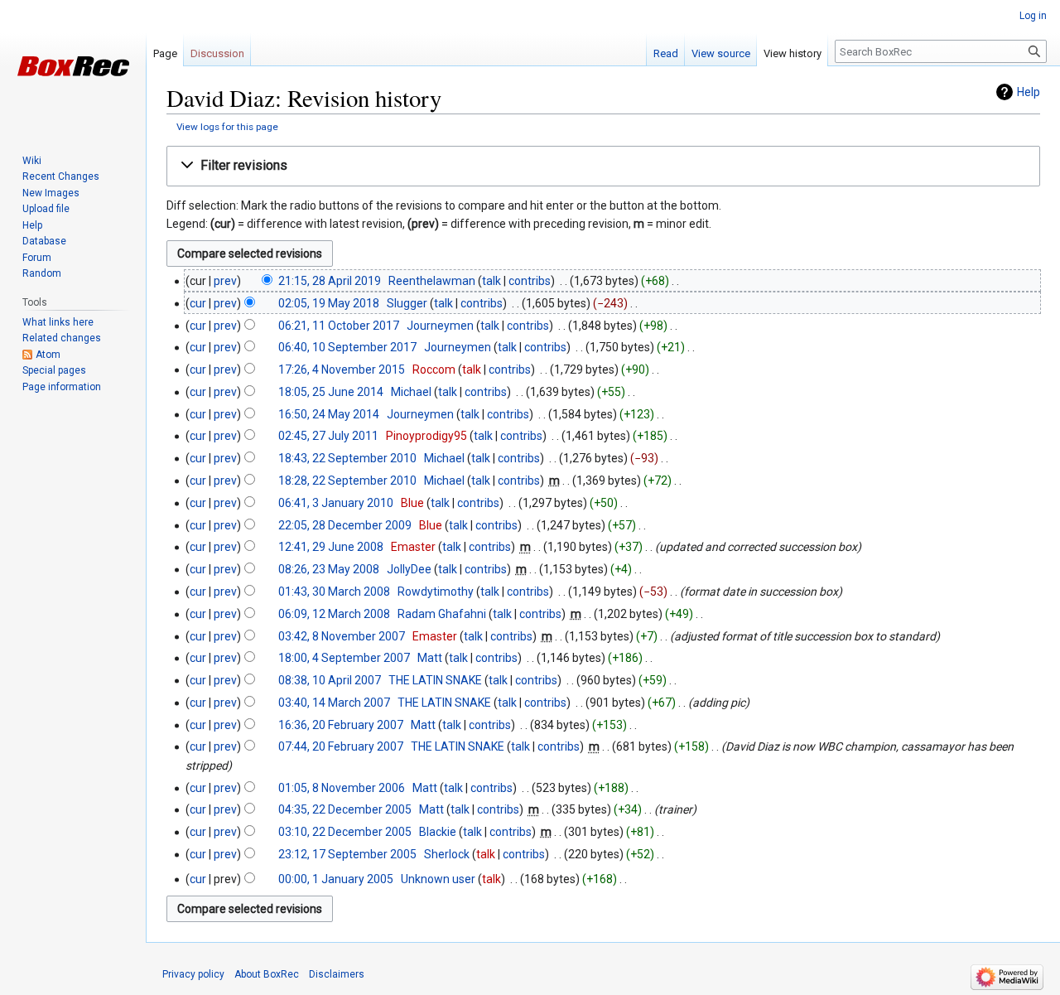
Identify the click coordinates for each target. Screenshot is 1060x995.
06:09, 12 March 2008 (334, 614)
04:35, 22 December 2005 (345, 809)
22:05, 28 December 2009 (345, 525)
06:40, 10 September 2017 (347, 347)
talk (491, 280)
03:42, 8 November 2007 (341, 636)
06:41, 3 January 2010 (335, 503)
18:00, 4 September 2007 (344, 657)
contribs (529, 280)
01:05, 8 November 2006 (341, 788)
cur (198, 303)
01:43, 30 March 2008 (334, 591)
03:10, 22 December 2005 (345, 831)
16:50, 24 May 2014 (328, 414)
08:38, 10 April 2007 (329, 680)
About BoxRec (266, 974)
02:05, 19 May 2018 (328, 303)
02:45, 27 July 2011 (328, 435)
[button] (603, 166)
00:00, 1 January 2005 (335, 879)
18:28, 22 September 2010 (347, 480)
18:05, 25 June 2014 (330, 391)
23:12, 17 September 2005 (347, 854)
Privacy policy (193, 974)
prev (225, 280)
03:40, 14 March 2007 (334, 702)
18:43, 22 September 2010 (347, 458)
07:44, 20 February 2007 (340, 746)
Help (1028, 92)
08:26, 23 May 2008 (328, 569)
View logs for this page (227, 127)
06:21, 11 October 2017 (338, 325)
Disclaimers (336, 974)
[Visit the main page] (73, 66)
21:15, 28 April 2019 (329, 280)
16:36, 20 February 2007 (340, 725)
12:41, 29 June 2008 (330, 546)
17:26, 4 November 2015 (341, 369)
